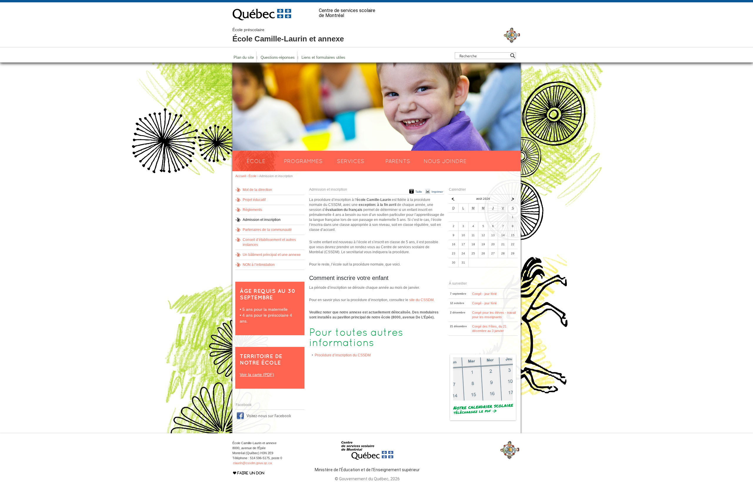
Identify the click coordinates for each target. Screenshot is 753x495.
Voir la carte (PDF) (257, 374)
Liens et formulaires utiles (323, 57)
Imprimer (437, 191)
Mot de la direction (257, 190)
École (255, 161)
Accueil (240, 176)
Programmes (303, 161)
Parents (397, 161)
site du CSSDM (421, 300)
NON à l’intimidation (259, 265)
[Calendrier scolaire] (483, 420)
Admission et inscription (262, 220)
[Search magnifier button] (512, 56)
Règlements (252, 210)
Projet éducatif (254, 200)
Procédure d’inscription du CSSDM (343, 355)
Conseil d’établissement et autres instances (269, 242)
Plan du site (244, 57)
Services (350, 161)
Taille (418, 191)
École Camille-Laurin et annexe (288, 35)
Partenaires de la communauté (267, 230)
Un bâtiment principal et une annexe (272, 255)
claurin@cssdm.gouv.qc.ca (252, 463)
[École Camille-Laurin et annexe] (512, 40)
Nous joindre (445, 161)
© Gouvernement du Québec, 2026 (367, 478)
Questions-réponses (278, 57)
